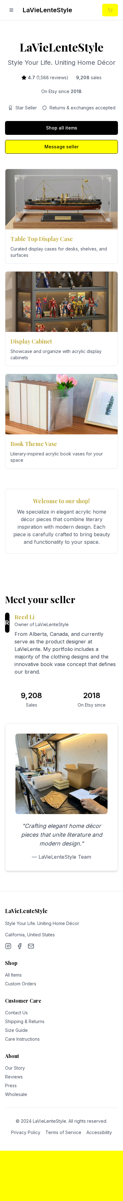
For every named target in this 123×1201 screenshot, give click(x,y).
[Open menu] (11, 10)
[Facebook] (19, 946)
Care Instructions (22, 1039)
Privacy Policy (25, 1132)
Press (11, 1085)
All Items (13, 975)
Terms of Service (63, 1132)
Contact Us (16, 1012)
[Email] (31, 946)
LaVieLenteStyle (47, 10)
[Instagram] (8, 946)
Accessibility (99, 1132)
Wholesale (16, 1094)
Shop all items (61, 127)
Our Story (15, 1068)
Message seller (61, 146)
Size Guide (16, 1030)
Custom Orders (20, 983)
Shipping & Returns (24, 1021)
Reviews (14, 1076)
